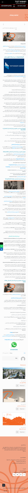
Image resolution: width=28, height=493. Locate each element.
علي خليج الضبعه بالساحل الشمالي (18, 463)
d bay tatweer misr (20, 158)
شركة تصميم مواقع (9, 488)
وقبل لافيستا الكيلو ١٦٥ (20, 461)
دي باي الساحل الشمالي (17, 164)
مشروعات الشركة (10, 49)
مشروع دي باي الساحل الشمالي (20, 46)
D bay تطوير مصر (23, 382)
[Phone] (1, 249)
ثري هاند (4, 488)
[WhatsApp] (1, 246)
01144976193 (22, 471)
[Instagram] (4, 491)
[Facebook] (8, 491)
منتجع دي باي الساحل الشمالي (17, 146)
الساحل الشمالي (11, 217)
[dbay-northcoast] (21, 2)
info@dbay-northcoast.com (19, 472)
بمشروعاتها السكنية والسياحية (20, 76)
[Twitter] (6, 491)
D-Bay (11, 332)
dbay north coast (22, 429)
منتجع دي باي (9, 53)
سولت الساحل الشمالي (21, 176)
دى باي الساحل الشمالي (15, 144)
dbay (12, 28)
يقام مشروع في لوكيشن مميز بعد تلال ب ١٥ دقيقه (16, 459)
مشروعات (22, 122)
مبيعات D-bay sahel (9, 339)
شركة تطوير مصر (17, 51)
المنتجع (14, 148)
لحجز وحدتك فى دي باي (7, 336)
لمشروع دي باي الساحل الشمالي (13, 211)
